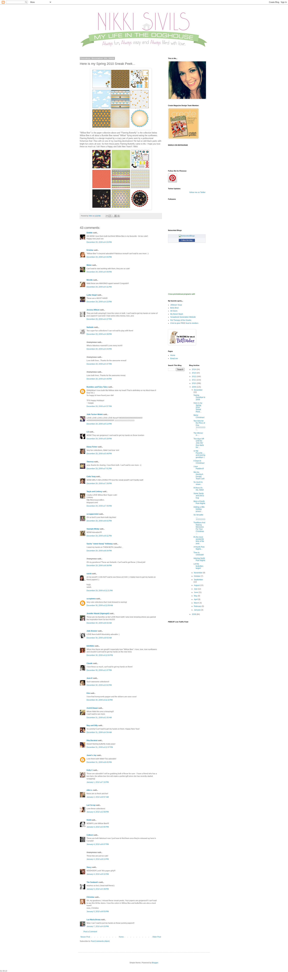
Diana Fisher (92, 447)
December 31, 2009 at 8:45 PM (99, 762)
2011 (194, 380)
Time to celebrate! (199, 554)
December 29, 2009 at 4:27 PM (99, 319)
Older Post (156, 937)
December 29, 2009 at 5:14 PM (99, 424)
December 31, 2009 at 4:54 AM (99, 732)
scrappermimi (93, 514)
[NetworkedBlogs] (187, 236)
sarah (89, 574)
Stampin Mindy (93, 529)
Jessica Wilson (93, 310)
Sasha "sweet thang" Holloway (100, 544)
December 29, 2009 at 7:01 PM (99, 469)
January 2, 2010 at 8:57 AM (98, 797)
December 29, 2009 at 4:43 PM (99, 349)
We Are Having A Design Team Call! (199, 475)
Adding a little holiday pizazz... (199, 509)
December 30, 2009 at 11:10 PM (100, 700)
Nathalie (90, 327)
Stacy (89, 867)
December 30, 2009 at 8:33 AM (99, 623)
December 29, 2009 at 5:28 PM (99, 439)
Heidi (89, 820)
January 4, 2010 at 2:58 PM (98, 812)
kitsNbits (90, 646)
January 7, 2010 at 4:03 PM (98, 926)
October (197, 576)
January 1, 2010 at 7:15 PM (98, 782)
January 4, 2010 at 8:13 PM (98, 859)
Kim (88, 693)
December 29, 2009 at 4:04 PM (99, 257)
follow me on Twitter (197, 192)
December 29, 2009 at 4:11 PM (99, 287)
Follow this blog (186, 240)
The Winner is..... (198, 434)
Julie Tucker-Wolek (95, 414)
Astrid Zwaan (92, 708)
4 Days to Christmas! (199, 462)
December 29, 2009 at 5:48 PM (99, 454)
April (196, 599)
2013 (194, 373)
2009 (194, 387)
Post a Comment (90, 932)
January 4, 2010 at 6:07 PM (98, 844)
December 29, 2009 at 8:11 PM (99, 536)
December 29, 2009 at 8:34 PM (99, 551)
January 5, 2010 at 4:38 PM (98, 889)
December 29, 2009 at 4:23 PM (99, 302)
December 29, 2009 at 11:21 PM (100, 591)
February (198, 606)
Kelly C (90, 770)
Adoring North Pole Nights (199, 559)
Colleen (90, 835)
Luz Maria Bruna (93, 920)
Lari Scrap (91, 805)
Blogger (155, 963)
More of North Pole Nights (199, 502)
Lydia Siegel (92, 295)
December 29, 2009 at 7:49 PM (99, 506)
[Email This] (107, 215)
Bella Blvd (174, 308)
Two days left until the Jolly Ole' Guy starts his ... (199, 443)
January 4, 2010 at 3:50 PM (98, 827)
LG (88, 432)
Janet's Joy (91, 755)
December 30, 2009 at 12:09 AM (100, 605)
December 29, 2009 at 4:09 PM (99, 272)
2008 (194, 614)
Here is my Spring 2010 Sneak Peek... (198, 407)
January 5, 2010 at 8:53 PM (98, 911)
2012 (194, 376)
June (196, 592)
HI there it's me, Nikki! (199, 489)
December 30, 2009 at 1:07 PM (99, 670)
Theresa (90, 462)
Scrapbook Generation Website (183, 317)
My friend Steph (176, 314)
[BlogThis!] (109, 215)
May (196, 596)
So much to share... (198, 483)
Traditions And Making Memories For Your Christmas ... (199, 528)
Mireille (90, 280)
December (198, 390)
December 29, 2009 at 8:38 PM (99, 565)
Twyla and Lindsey (94, 492)
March (197, 603)
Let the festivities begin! (198, 566)
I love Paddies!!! (199, 467)
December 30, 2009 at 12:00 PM (100, 655)
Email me (174, 358)
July (196, 589)
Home (121, 937)
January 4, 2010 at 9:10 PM (98, 874)
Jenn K (90, 678)
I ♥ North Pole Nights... (199, 548)
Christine (90, 897)
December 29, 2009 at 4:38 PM (99, 334)
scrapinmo (91, 599)
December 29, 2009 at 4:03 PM (99, 242)
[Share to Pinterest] (118, 215)
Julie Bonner (92, 631)
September (198, 580)
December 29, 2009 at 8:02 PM (99, 521)
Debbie (90, 233)
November (198, 573)
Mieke (89, 265)
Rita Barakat (92, 740)
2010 (194, 383)
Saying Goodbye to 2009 (199, 397)
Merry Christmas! (199, 416)
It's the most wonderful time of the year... (199, 540)
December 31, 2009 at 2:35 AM (99, 717)
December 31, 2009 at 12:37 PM (100, 747)
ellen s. (90, 790)
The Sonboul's (93, 882)
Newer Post (85, 937)
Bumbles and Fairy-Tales (97, 387)
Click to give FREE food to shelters (184, 323)
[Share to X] (112, 215)
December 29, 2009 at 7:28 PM (99, 483)
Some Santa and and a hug (199, 495)
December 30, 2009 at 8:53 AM (99, 638)
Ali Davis (173, 311)
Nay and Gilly (92, 725)
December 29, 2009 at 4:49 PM (99, 379)
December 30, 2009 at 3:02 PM (99, 685)
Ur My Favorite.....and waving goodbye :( (199, 454)
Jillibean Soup (176, 305)
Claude (90, 663)
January (197, 610)
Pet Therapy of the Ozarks (180, 320)
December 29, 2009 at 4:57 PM (99, 406)
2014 (194, 369)
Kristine (90, 250)
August (197, 585)
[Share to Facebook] (115, 215)
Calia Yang (91, 476)
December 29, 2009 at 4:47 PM (99, 364)
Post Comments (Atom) (100, 941)
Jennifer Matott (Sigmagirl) (98, 613)
